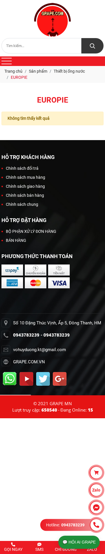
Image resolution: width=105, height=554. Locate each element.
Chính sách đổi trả (22, 168)
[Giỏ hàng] (96, 472)
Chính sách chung (22, 204)
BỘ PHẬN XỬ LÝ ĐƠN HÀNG (31, 231)
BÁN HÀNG (16, 240)
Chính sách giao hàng (25, 186)
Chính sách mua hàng (25, 177)
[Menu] (6, 61)
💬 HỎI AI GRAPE (79, 542)
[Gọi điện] (96, 525)
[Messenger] (96, 507)
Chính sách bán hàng (25, 195)
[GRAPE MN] (52, 20)
